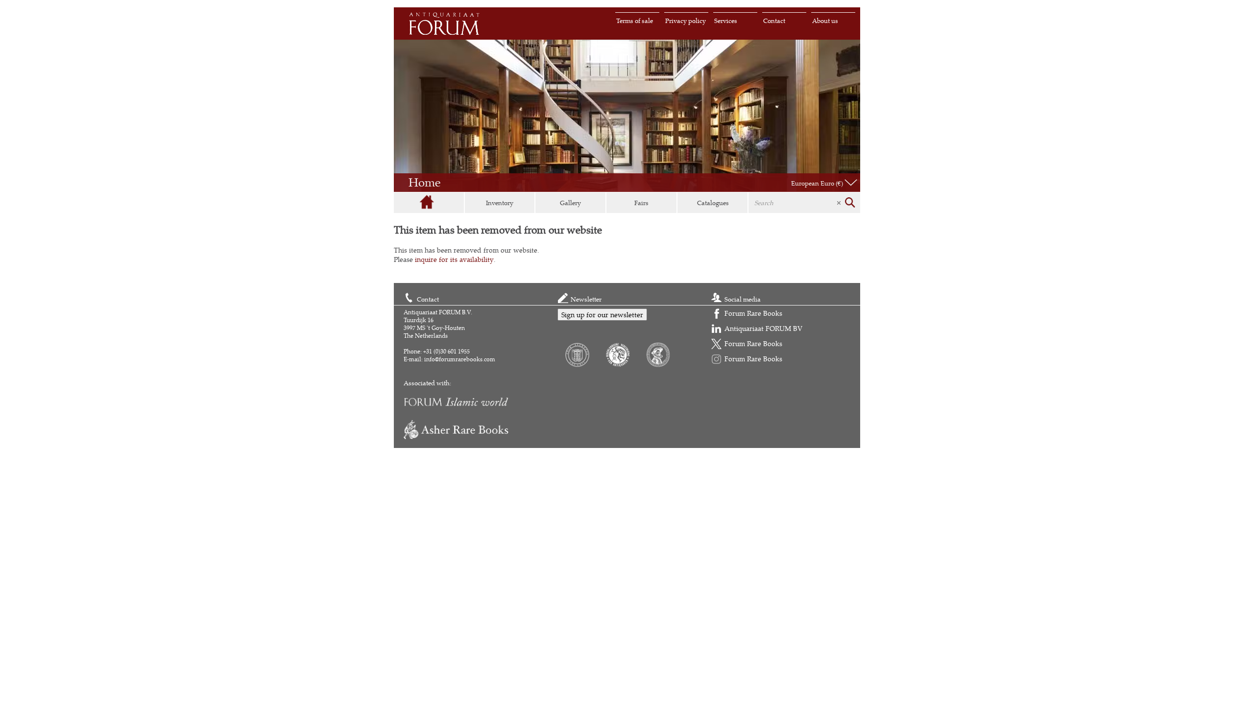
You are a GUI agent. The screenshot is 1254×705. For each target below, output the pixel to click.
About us (825, 20)
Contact (774, 20)
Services (725, 20)
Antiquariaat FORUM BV (763, 328)
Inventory (499, 202)
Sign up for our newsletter (602, 314)
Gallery (570, 202)
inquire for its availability (454, 259)
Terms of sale (634, 20)
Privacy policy (685, 20)
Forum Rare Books (753, 313)
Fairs (641, 202)
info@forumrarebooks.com (459, 359)
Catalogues (713, 202)
